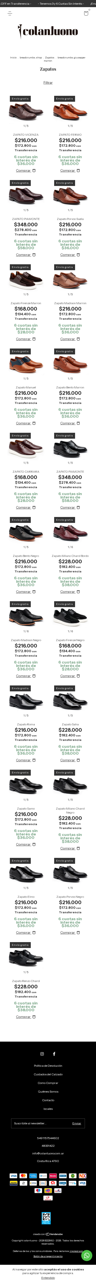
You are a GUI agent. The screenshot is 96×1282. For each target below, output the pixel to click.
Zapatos (49, 57)
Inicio (13, 57)
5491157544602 (48, 1138)
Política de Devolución (48, 1065)
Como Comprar (48, 1083)
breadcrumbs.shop (31, 57)
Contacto (48, 1100)
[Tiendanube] (48, 1234)
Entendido (48, 1278)
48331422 (48, 1146)
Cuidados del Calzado (48, 1074)
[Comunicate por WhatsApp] (86, 1255)
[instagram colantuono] (42, 1054)
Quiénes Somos (48, 1091)
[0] (85, 14)
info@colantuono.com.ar (48, 1153)
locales (48, 1109)
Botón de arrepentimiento (48, 1256)
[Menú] (10, 13)
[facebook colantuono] (54, 1054)
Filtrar (48, 82)
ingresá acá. (76, 1251)
